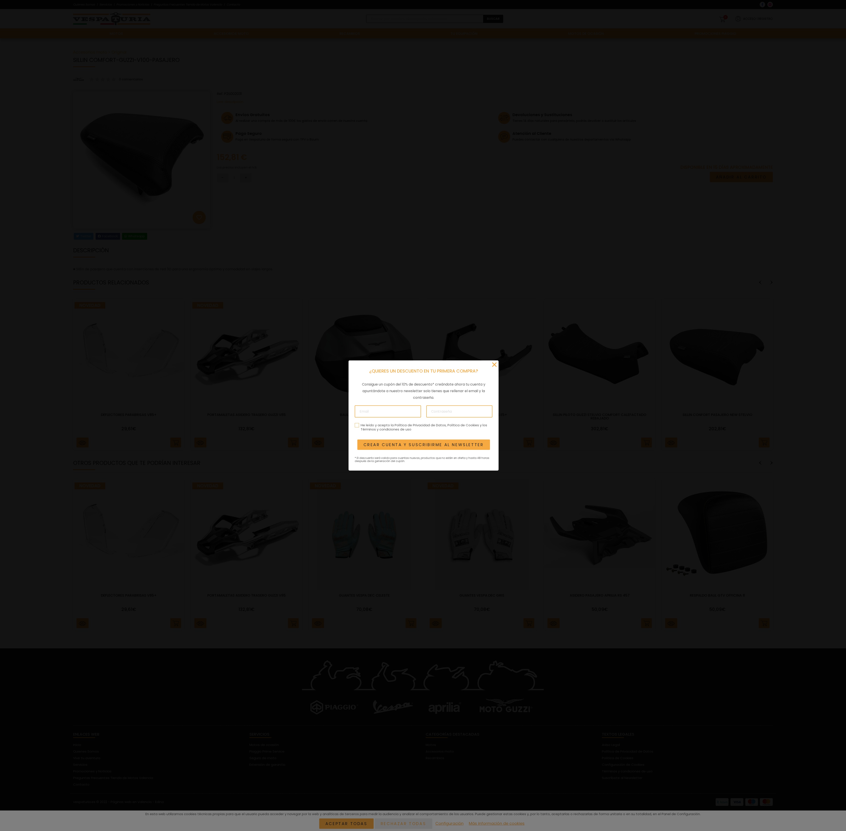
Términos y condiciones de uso (385, 429)
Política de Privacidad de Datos (420, 425)
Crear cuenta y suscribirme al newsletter (423, 444)
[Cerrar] (494, 364)
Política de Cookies (463, 425)
